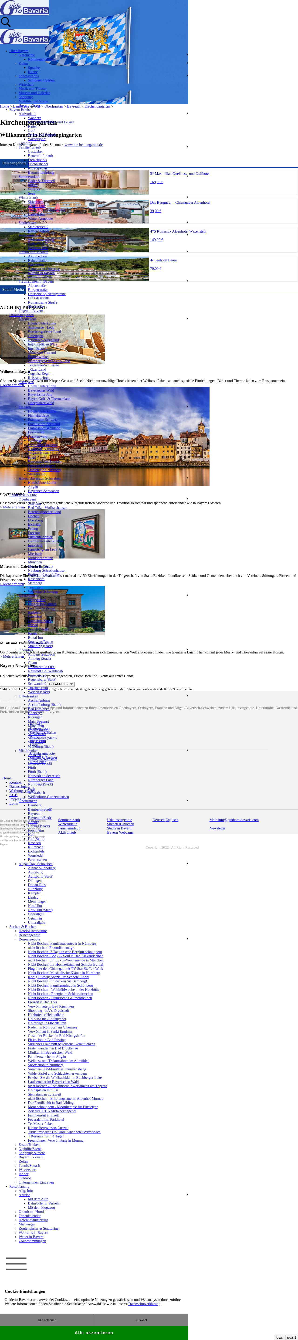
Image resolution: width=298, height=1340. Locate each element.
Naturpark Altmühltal (43, 449)
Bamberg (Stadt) (40, 809)
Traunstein (35, 587)
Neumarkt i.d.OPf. (41, 667)
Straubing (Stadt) (40, 646)
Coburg (33, 822)
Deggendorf (37, 600)
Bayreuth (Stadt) (40, 818)
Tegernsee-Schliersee (43, 365)
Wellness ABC (39, 244)
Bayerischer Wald (41, 390)
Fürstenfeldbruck (40, 537)
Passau (33, 625)
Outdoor (34, 189)
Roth (31, 788)
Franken (25, 407)
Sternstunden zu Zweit (44, 1094)
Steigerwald (36, 474)
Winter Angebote (40, 218)
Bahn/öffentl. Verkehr (44, 1203)
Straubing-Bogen (40, 642)
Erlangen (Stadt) (40, 763)
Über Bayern (18, 51)
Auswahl (141, 1320)
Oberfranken (28, 801)
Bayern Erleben (20, 110)
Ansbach (34, 755)
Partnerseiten (37, 860)
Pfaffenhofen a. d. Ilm (44, 575)
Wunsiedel (35, 855)
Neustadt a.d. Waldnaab (45, 671)
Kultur (23, 63)
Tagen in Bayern (31, 311)
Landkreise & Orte (23, 495)
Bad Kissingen (39, 709)
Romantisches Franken (44, 462)
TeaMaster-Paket (40, 1124)
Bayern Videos (30, 105)
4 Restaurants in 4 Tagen (46, 1136)
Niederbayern (29, 596)
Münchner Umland (42, 353)
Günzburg (35, 889)
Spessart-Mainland (41, 466)
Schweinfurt (37, 734)
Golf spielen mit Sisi (43, 1090)
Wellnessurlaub (30, 235)
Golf (31, 130)
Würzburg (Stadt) (41, 746)
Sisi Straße (36, 306)
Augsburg (35, 872)
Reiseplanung (19, 1186)
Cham (32, 663)
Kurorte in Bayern (41, 273)
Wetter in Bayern (31, 1237)
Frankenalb (36, 432)
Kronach (34, 843)
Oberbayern (27, 319)
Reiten (32, 126)
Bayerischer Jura (40, 394)
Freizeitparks (37, 160)
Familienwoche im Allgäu (47, 1057)
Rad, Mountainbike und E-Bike (51, 122)
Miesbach (35, 554)
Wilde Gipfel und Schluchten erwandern (57, 1073)
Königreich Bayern (42, 59)
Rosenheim (36, 579)
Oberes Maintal (39, 453)
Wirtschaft (26, 84)
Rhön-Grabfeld (39, 730)
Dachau (33, 516)
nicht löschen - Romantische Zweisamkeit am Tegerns (67, 1086)
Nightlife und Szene (33, 101)
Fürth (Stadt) (37, 772)
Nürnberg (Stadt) (40, 784)
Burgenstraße (37, 290)
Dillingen (35, 881)
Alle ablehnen (47, 1320)
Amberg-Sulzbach (41, 654)
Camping (25, 143)
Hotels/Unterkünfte (42, 323)
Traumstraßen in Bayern (36, 281)
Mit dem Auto (38, 1199)
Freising (34, 533)
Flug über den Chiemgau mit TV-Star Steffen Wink (65, 969)
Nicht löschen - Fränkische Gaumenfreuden (60, 998)
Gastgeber (35, 151)
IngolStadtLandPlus (42, 344)
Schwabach (36, 793)
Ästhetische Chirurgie (44, 269)
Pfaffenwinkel (38, 357)
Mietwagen (27, 1224)
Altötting (34, 503)
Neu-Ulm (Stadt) (40, 910)
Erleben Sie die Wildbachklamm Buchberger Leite (65, 1077)
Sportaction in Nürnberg (46, 1065)
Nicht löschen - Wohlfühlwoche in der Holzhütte (63, 989)
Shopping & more (32, 1153)
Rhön (32, 457)
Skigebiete (35, 202)
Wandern (34, 118)
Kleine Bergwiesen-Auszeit (48, 1128)
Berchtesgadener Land (44, 332)
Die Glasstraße (39, 298)
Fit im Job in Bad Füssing (47, 1040)
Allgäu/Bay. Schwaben (36, 864)
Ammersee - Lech (41, 327)
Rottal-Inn (35, 638)
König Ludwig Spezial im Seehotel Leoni (58, 977)
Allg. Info (26, 1191)
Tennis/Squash (29, 1165)
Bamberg (34, 805)
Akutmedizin (37, 256)
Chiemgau (35, 336)
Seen (31, 193)
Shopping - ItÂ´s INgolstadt (48, 1010)
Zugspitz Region (40, 374)
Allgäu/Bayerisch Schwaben (40, 478)
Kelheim (34, 612)
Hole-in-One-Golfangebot (47, 1019)
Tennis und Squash (42, 135)
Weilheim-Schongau (43, 591)
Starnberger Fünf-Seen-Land (49, 361)
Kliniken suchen (40, 277)
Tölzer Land (37, 369)
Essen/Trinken (29, 1145)
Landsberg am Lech (42, 550)
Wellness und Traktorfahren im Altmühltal (58, 1061)
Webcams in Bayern (33, 1233)
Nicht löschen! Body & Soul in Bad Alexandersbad (65, 956)
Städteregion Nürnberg (44, 470)
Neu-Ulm (35, 906)
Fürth (32, 767)
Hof (31, 834)
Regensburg (37, 675)
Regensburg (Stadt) (42, 679)
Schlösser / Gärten (41, 80)
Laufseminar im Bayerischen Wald (53, 1082)
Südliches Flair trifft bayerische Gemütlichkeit (61, 1044)
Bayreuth (34, 814)
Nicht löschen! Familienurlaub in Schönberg (60, 985)
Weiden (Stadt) (39, 692)
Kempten (34, 893)
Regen (32, 633)
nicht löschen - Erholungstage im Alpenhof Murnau (65, 1098)
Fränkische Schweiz (43, 420)
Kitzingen (35, 717)
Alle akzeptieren (94, 1332)
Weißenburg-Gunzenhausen (48, 797)
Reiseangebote (38, 231)
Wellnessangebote (41, 239)
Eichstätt (34, 524)
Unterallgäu (36, 922)
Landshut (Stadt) (40, 621)
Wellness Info (38, 248)
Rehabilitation (38, 260)
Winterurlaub (28, 198)
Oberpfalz (26, 650)
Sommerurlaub (29, 177)
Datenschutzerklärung (144, 1304)
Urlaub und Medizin (33, 252)
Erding (33, 529)
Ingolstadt (35, 545)
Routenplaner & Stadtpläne (38, 1228)
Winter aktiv (37, 206)
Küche (33, 72)
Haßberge (35, 441)
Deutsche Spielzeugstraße (47, 294)
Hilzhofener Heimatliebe (46, 1015)
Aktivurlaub (27, 114)
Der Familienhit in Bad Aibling (51, 1103)
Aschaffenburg (39, 700)
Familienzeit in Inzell (43, 1115)
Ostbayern (26, 382)
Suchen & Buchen (22, 927)
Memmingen (37, 901)
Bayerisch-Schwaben (43, 491)
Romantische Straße (42, 302)
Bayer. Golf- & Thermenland (49, 399)
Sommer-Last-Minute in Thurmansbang (57, 1069)
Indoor (33, 185)
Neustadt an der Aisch (44, 776)
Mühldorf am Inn (40, 558)
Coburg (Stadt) (39, 826)
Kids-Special (37, 168)
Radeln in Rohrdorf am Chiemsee (52, 1027)
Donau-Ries (37, 885)
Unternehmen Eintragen (36, 1182)
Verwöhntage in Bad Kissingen (51, 1006)
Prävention (36, 265)
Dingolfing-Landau (42, 604)
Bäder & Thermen (41, 181)
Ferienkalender (30, 1216)
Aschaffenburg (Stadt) (44, 705)
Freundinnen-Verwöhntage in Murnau (56, 1140)
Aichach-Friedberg (42, 868)
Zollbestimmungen (32, 1241)
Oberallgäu (36, 914)
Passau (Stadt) (38, 629)
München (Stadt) (40, 566)
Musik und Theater (33, 89)
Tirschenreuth (38, 688)
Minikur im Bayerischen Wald (50, 1052)
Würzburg (35, 742)
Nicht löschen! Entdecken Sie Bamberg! (57, 981)
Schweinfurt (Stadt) (42, 738)
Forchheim (36, 830)
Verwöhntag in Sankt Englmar (50, 1031)
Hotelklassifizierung (33, 1220)
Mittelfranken (28, 751)
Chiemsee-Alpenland (43, 340)
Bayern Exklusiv (31, 1157)
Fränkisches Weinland (44, 428)
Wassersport (37, 139)
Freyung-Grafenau (41, 608)
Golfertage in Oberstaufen (47, 1023)
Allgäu (33, 487)
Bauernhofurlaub (40, 156)
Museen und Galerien (34, 93)
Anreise (24, 1195)
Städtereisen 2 (38, 227)
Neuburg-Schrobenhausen (47, 570)
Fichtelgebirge (38, 415)
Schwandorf (37, 684)
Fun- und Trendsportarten (46, 210)
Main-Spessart (38, 721)
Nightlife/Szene (30, 1149)
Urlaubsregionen (21, 315)
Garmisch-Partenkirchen (46, 541)
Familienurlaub (30, 147)
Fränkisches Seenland (44, 424)
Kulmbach (35, 847)
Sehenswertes (29, 76)
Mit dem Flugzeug (41, 1207)
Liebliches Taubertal (43, 445)
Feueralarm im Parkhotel (46, 1119)
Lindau (33, 897)
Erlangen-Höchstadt (42, 759)
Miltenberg (36, 726)
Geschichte (27, 55)
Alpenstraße (37, 286)
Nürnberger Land (41, 780)
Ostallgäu (35, 918)
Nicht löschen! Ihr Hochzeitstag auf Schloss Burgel (65, 964)
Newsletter (217, 828)
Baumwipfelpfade (41, 172)
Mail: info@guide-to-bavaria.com (234, 820)
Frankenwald (37, 436)
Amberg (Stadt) (39, 658)
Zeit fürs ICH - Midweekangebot (52, 1111)
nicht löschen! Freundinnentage (51, 948)
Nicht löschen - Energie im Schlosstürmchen (60, 994)
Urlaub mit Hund (31, 1212)
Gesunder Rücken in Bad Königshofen (56, 1036)
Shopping (26, 97)
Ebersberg (35, 520)
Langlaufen (36, 214)
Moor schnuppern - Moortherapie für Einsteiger (63, 1107)
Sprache (34, 68)
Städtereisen (27, 223)
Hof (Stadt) (36, 839)
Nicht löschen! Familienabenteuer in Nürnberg (62, 943)
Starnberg (35, 583)
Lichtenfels (36, 851)
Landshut (35, 617)
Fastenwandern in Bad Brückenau (53, 1048)
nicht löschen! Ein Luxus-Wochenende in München (66, 960)
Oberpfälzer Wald (41, 403)
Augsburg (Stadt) (40, 876)
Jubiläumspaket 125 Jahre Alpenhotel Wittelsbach (64, 1132)
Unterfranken (28, 696)
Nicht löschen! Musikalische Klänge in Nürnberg (64, 973)
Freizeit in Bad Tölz (42, 1002)
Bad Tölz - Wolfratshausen (47, 508)
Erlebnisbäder (38, 164)
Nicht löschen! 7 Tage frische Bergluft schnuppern (65, 952)
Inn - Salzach (37, 348)
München (35, 562)
